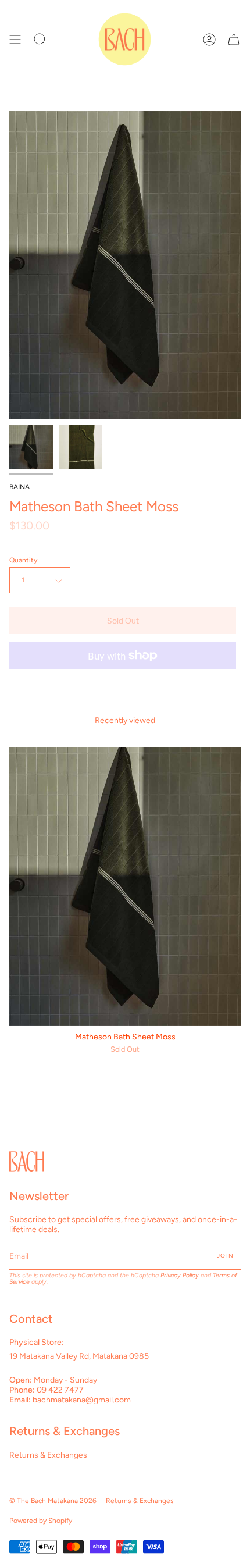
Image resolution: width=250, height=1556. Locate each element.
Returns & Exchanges (48, 1455)
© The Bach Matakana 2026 (53, 1501)
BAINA (19, 487)
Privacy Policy (179, 1275)
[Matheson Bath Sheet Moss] (31, 447)
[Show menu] (15, 39)
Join (225, 1255)
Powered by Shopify (40, 1520)
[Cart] (234, 39)
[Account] (209, 39)
